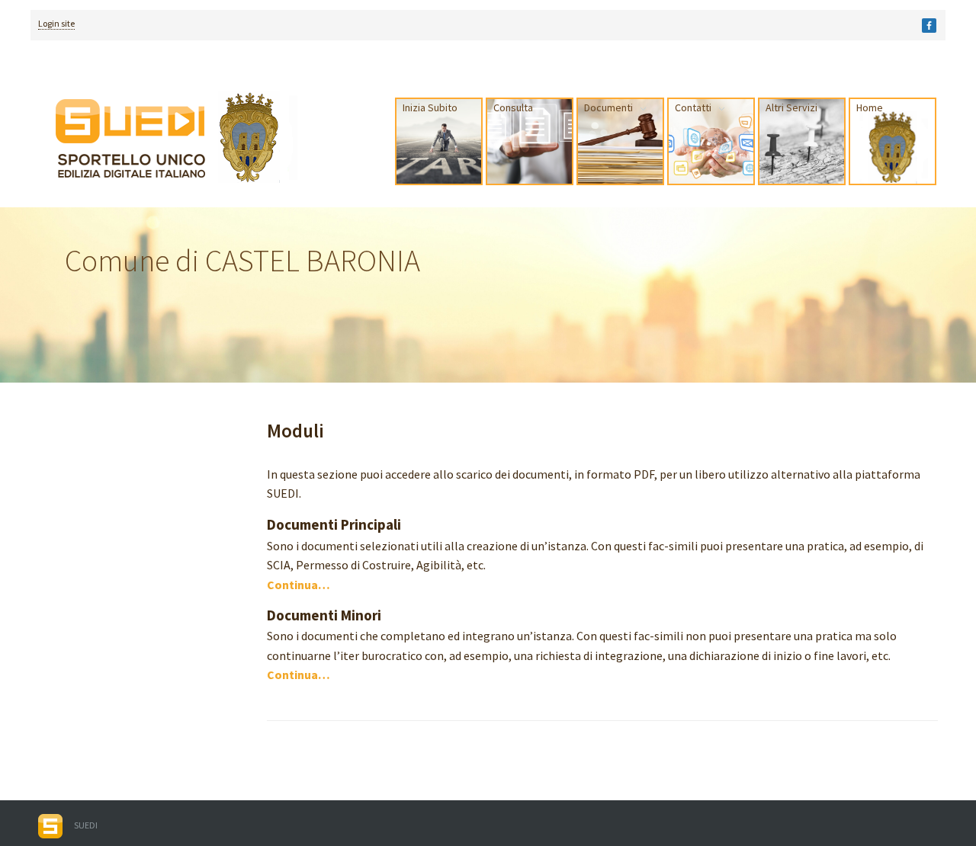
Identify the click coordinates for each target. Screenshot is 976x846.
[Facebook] (929, 25)
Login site (56, 23)
